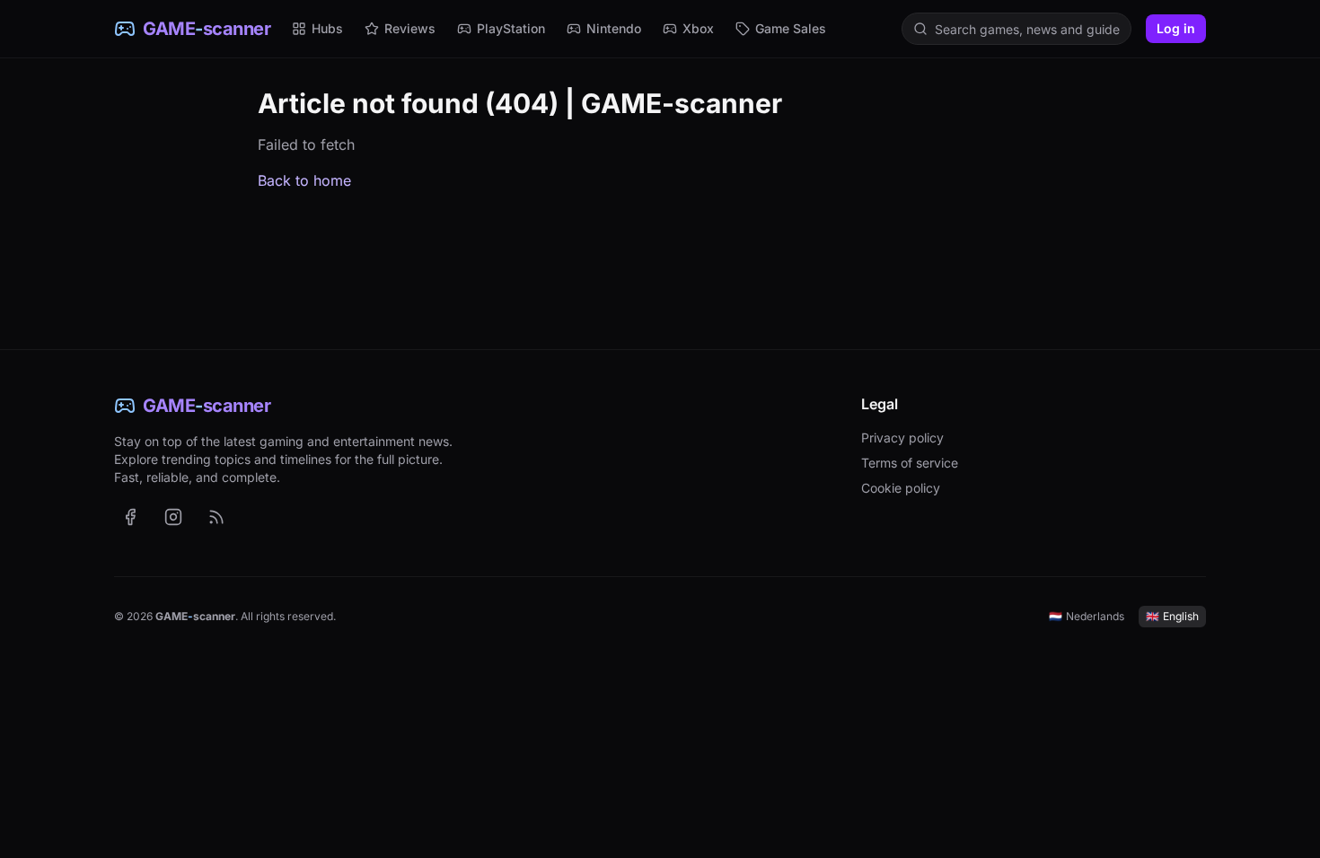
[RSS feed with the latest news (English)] (216, 517)
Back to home (304, 180)
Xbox (698, 28)
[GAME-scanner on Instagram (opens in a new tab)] (173, 517)
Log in (1176, 28)
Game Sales (790, 28)
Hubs (327, 28)
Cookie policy (900, 487)
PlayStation (511, 28)
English (1172, 616)
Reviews (410, 28)
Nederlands (1086, 616)
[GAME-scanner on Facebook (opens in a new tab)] (130, 517)
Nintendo (613, 28)
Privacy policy (902, 437)
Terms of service (909, 462)
